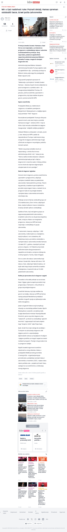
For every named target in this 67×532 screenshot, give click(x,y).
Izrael (20, 378)
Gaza (26, 378)
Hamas (31, 378)
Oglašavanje (45, 512)
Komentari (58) (33, 426)
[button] (42, 431)
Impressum (13, 512)
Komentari (23, 512)
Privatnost (54, 512)
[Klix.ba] (33, 2)
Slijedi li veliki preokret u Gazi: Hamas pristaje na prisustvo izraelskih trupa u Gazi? (36, 417)
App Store (29, 523)
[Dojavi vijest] (60, 2)
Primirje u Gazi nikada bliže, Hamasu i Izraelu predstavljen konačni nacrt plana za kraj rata (37, 398)
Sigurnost (62, 512)
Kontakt (30, 512)
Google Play (39, 523)
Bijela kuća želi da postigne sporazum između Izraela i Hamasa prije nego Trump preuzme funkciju (35, 408)
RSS (47, 519)
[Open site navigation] (2, 2)
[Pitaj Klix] (56, 2)
